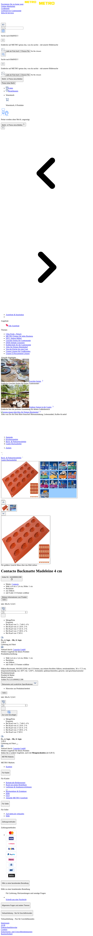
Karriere (9, 767)
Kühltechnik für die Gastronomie (18, 345)
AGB (3, 925)
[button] (46, 453)
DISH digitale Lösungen (15, 343)
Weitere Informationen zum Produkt (14, 597)
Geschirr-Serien (35, 381)
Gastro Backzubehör (14, 444)
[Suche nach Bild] (3, 31)
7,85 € (4, 600)
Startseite (9, 437)
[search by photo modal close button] (3, 40)
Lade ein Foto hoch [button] (12, 51)
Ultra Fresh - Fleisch (13, 334)
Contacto (15, 584)
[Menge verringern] (2, 612)
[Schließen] (3, 127)
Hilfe (8, 793)
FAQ (8, 796)
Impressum (5, 923)
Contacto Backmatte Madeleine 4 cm (31, 571)
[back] (3, 25)
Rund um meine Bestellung (16, 785)
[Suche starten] (3, 54)
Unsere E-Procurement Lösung (18, 353)
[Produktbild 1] (5, 508)
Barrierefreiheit (6, 934)
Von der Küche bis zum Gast (17, 349)
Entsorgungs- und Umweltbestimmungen (16, 932)
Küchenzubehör (12, 439)
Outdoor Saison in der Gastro (40, 407)
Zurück (8, 448)
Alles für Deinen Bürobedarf (17, 347)
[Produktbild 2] (13, 508)
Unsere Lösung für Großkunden (18, 351)
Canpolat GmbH (19, 650)
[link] (49, 100)
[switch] (8, 83)
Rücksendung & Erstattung (16, 791)
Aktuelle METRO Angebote (17, 798)
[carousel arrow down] (3, 514)
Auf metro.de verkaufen (15, 814)
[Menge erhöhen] (26, 612)
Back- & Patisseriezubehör (16, 442)
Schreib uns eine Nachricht (16, 899)
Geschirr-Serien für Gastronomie (18, 340)
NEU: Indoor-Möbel (14, 338)
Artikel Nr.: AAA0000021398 (11, 577)
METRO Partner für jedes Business (19, 336)
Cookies (4, 930)
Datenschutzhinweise (9, 927)
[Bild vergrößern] (25, 540)
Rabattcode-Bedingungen (15, 783)
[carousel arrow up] (3, 502)
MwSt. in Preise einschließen (12, 125)
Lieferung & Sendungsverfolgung (19, 787)
